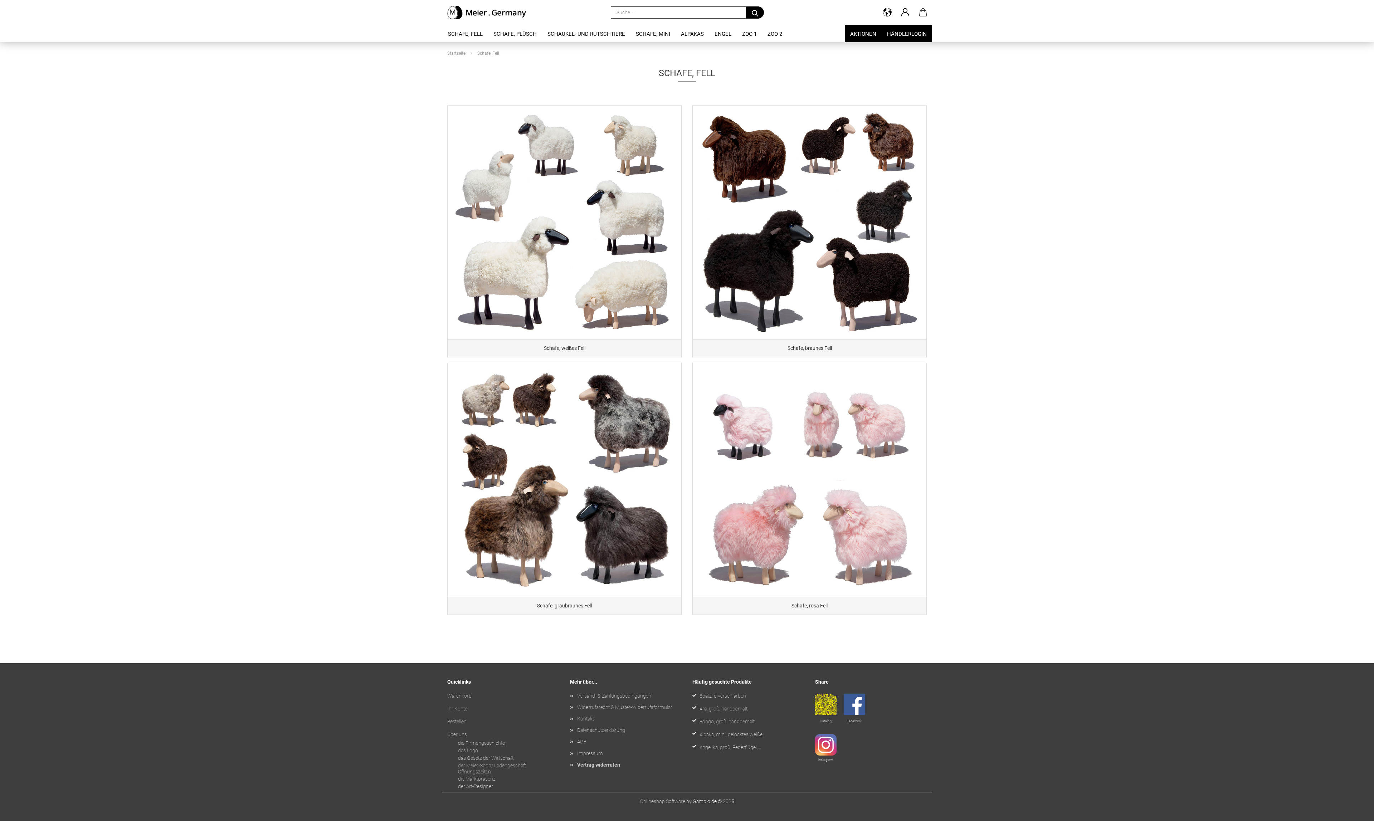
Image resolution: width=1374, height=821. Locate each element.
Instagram (825, 760)
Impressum (590, 753)
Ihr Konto (457, 709)
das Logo (468, 750)
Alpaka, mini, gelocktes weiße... (733, 734)
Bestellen (457, 721)
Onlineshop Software (662, 801)
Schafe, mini (653, 34)
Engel (723, 34)
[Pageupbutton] (1354, 810)
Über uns (457, 734)
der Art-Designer (475, 786)
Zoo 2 (775, 34)
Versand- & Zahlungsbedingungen (614, 696)
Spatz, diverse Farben (723, 696)
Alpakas (692, 34)
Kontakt (585, 719)
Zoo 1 (749, 34)
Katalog (826, 721)
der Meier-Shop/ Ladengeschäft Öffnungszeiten (492, 768)
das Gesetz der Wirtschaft (485, 758)
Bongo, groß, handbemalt (727, 721)
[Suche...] (755, 12)
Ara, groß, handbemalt (723, 709)
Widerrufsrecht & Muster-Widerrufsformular (624, 707)
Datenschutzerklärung (601, 730)
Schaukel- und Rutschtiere (586, 34)
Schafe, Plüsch (515, 34)
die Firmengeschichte (481, 743)
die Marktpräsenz (477, 779)
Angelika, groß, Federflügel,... (730, 747)
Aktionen (863, 34)
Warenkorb (459, 696)
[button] (887, 12)
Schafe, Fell (465, 34)
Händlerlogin (907, 34)
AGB (581, 741)
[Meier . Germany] (489, 12)
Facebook (854, 721)
